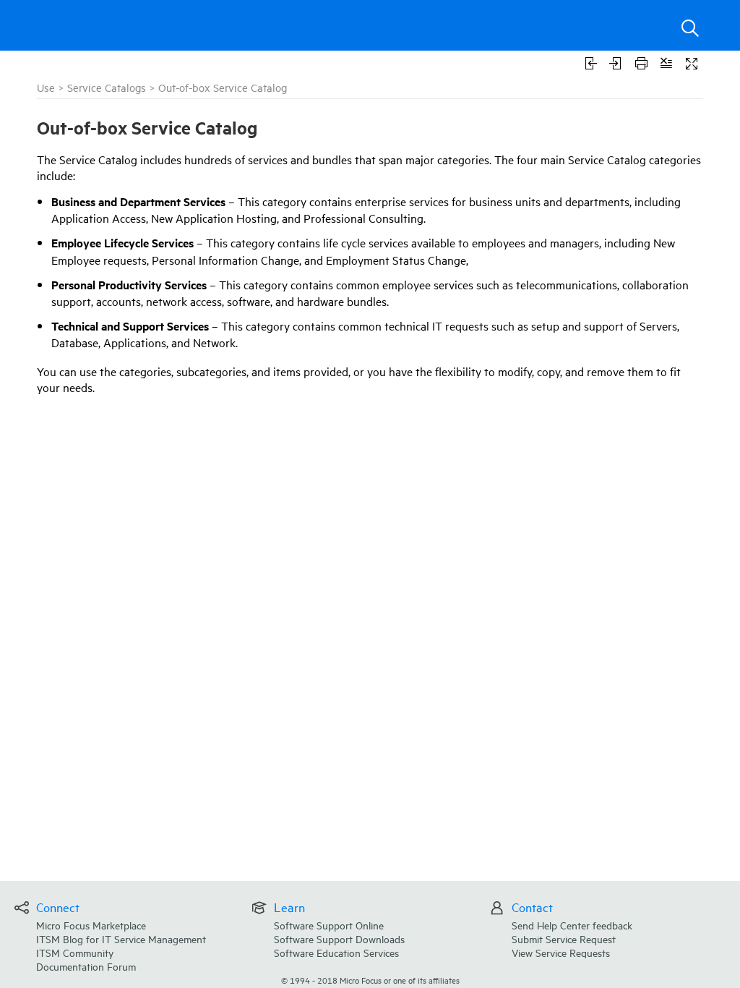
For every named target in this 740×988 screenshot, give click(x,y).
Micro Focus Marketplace (91, 925)
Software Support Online (329, 925)
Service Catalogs (106, 87)
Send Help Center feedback (572, 925)
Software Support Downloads (339, 938)
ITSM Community (74, 952)
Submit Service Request (564, 938)
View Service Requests (561, 952)
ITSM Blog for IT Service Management (121, 938)
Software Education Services (336, 952)
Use (46, 87)
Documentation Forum (86, 966)
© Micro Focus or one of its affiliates (370, 980)
